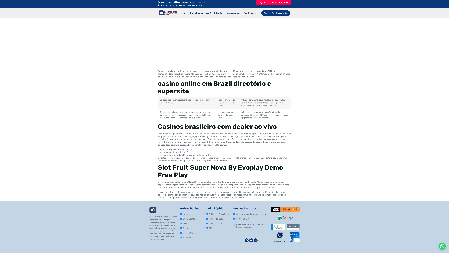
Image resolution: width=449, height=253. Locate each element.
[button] (442, 246)
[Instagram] (256, 240)
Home (184, 13)
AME (208, 13)
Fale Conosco (249, 13)
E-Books (218, 13)
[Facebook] (247, 240)
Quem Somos (196, 13)
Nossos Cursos (233, 13)
